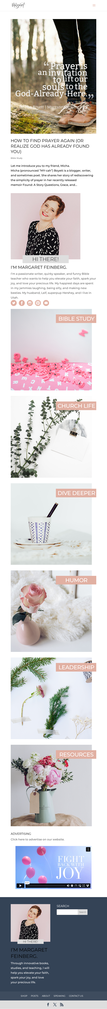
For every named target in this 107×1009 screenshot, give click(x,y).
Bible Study (16, 158)
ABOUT (46, 996)
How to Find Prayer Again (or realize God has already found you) (50, 146)
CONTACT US (76, 996)
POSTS (34, 996)
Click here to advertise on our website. (38, 839)
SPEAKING (59, 996)
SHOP (24, 996)
